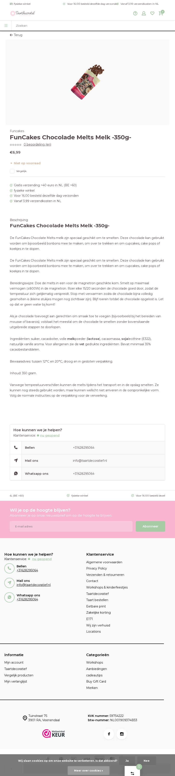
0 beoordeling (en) (37, 144)
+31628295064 (83, 448)
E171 (89, 619)
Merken (92, 688)
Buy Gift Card (96, 681)
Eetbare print (96, 606)
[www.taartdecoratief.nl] (22, 13)
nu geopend (50, 435)
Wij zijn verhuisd (98, 625)
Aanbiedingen (96, 669)
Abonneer (150, 526)
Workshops (94, 662)
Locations (93, 631)
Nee (147, 760)
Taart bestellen (97, 600)
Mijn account (13, 662)
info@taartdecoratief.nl (90, 461)
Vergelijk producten (18, 675)
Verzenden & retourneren (105, 575)
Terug (18, 35)
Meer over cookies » (88, 770)
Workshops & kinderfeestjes (107, 587)
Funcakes (17, 131)
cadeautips (94, 675)
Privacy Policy (96, 568)
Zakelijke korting (98, 612)
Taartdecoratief (97, 594)
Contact (92, 581)
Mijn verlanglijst (15, 681)
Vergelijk (21, 171)
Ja (127, 760)
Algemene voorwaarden (104, 562)
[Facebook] (109, 734)
